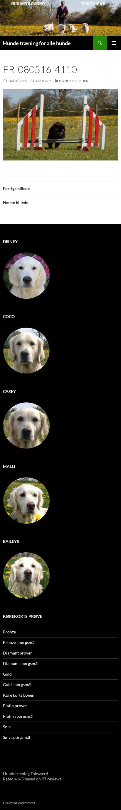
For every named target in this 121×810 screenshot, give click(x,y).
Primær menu (114, 43)
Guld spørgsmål (17, 684)
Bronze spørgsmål (19, 642)
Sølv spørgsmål (16, 737)
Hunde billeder (73, 80)
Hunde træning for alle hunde (37, 43)
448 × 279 (43, 80)
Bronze (9, 631)
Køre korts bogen (18, 695)
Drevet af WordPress (19, 803)
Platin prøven (15, 705)
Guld (7, 673)
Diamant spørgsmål (20, 663)
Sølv (7, 726)
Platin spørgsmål (18, 716)
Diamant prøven (18, 652)
